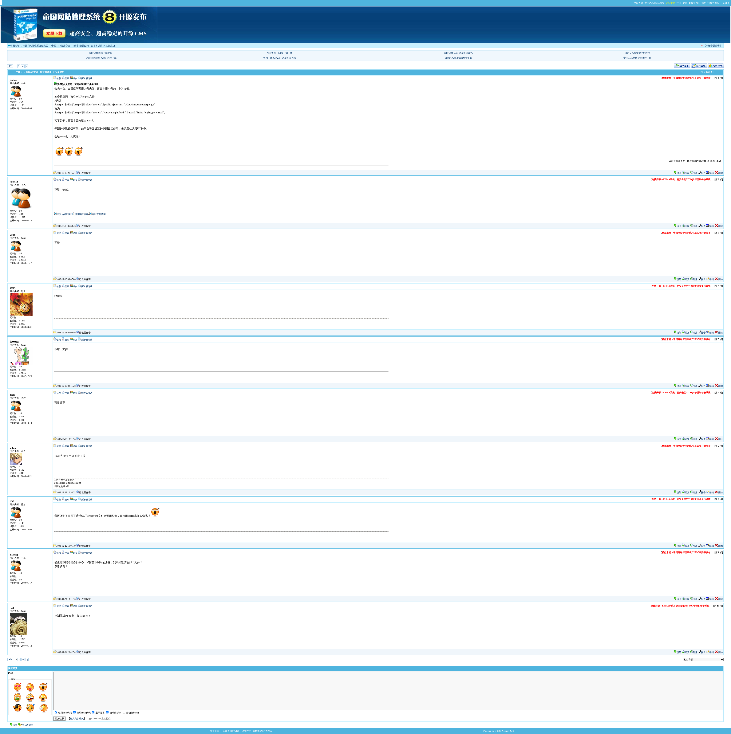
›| (26, 66)
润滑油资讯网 (64, 214)
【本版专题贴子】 (713, 45)
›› (23, 66)
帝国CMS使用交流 (60, 45)
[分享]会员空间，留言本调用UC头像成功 (94, 45)
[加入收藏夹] (707, 72)
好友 (75, 78)
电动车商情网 (99, 214)
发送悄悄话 (86, 78)
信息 (58, 78)
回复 (687, 173)
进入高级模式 (77, 718)
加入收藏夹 (27, 725)
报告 (703, 173)
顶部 (679, 173)
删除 (720, 173)
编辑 (711, 173)
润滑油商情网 (81, 214)
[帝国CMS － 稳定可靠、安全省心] (79, 42)
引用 (695, 173)
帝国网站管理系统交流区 (35, 45)
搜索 (67, 78)
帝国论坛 (14, 45)
